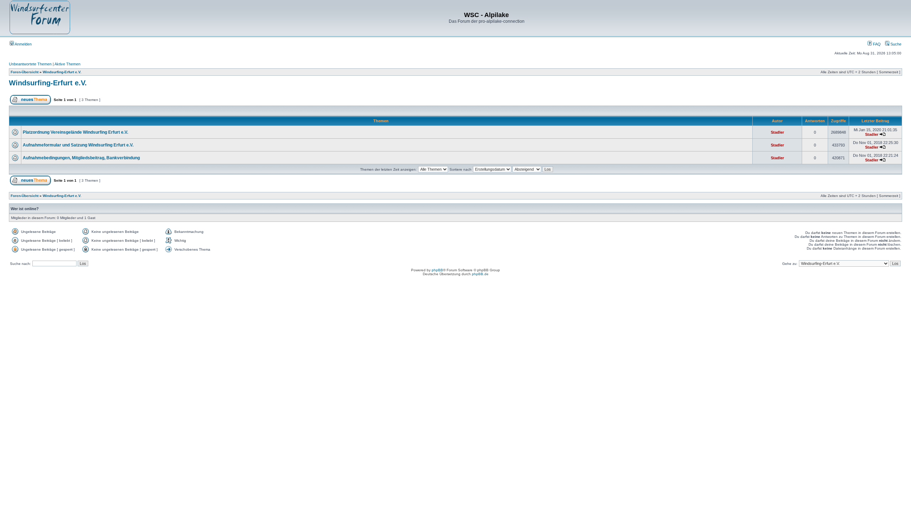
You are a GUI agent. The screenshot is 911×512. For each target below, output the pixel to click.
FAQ (876, 44)
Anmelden (23, 44)
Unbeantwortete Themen (30, 64)
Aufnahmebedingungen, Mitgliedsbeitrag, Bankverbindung (81, 157)
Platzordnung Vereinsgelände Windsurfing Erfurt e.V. (75, 132)
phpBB (437, 270)
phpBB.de (480, 274)
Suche (895, 44)
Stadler (777, 132)
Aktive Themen (67, 64)
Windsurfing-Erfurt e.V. (62, 72)
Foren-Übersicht (24, 72)
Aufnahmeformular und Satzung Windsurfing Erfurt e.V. (78, 145)
